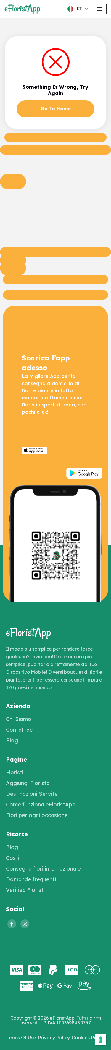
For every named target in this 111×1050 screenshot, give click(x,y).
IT (79, 9)
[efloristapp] (22, 9)
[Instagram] (24, 923)
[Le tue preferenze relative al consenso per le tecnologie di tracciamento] (100, 1039)
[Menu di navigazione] (100, 9)
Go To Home (56, 109)
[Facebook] (11, 923)
